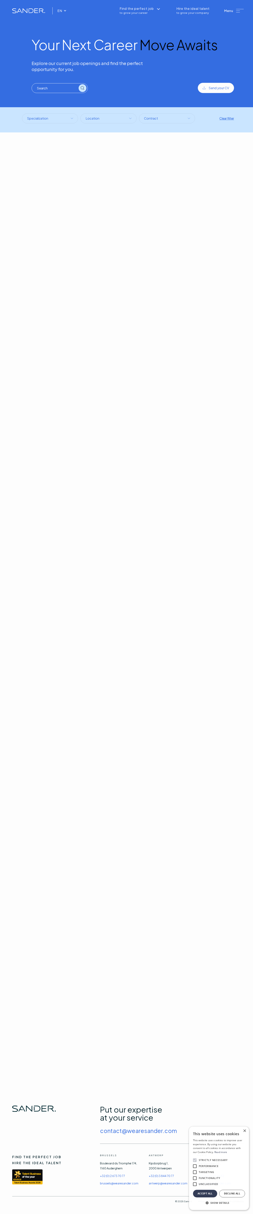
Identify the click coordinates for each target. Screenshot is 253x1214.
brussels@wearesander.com (119, 1183)
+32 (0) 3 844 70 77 (161, 1176)
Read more (220, 1152)
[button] (234, 11)
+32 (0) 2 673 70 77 (112, 1176)
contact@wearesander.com (138, 1130)
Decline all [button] (232, 1193)
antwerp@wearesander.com (168, 1183)
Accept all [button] (205, 1193)
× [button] (244, 1130)
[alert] (219, 1168)
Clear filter (226, 118)
